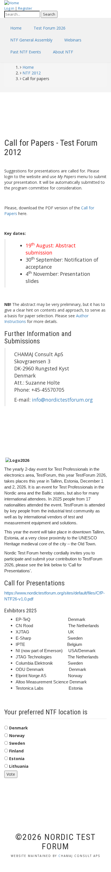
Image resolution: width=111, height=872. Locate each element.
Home (16, 28)
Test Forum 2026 (49, 28)
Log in (9, 8)
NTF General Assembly (31, 40)
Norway (17, 735)
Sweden (17, 743)
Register (25, 8)
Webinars (72, 40)
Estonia (16, 758)
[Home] (11, 2)
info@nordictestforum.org (62, 399)
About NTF (63, 52)
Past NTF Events (25, 52)
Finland (16, 751)
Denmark (18, 728)
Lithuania (18, 766)
